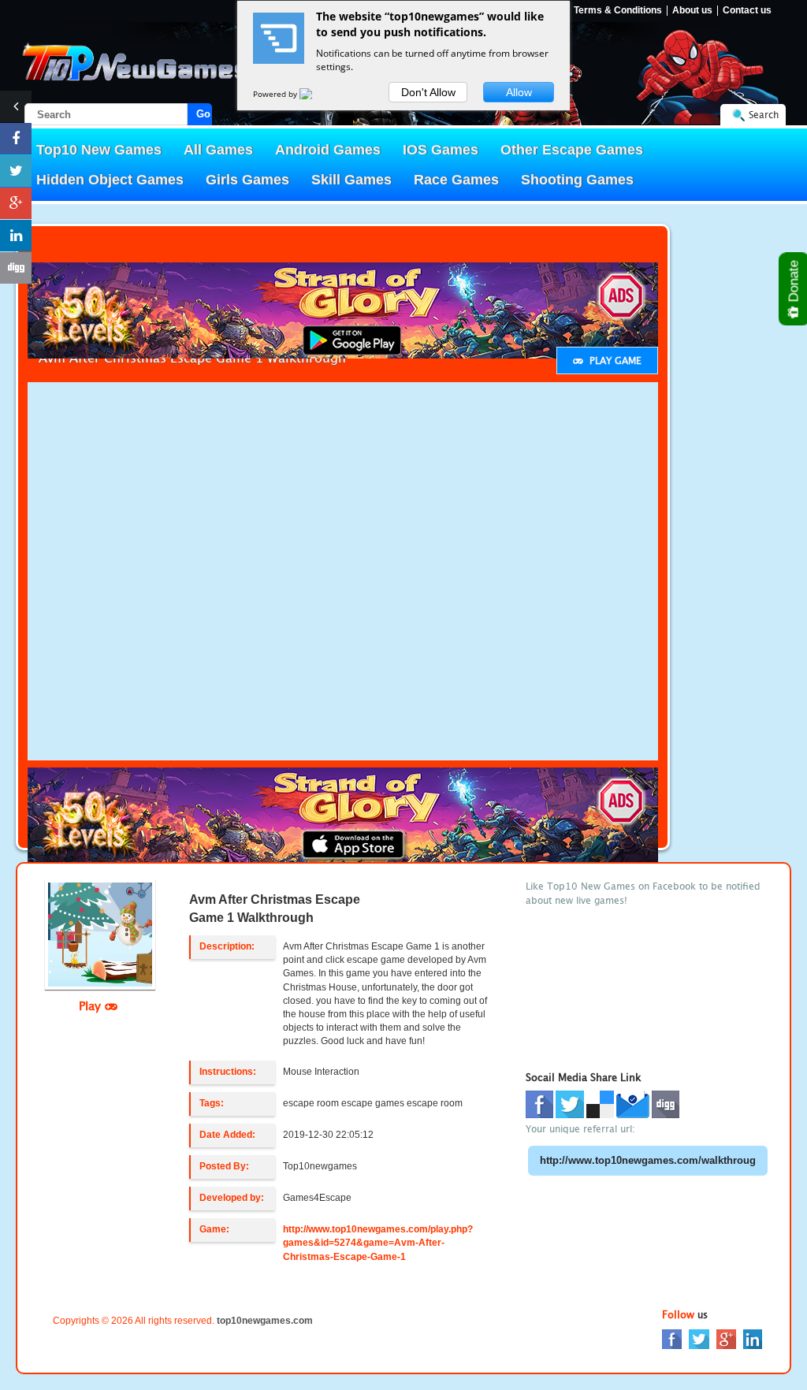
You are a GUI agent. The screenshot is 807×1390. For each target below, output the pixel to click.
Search (764, 115)
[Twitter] (699, 1338)
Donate (794, 283)
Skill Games (351, 180)
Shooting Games (577, 180)
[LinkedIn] (752, 1338)
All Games (218, 150)
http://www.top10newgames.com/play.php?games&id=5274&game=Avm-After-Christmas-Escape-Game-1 (378, 1243)
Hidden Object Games (110, 180)
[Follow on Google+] (16, 203)
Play (92, 1005)
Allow (519, 92)
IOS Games (440, 150)
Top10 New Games (99, 150)
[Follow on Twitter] (16, 171)
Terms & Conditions (618, 11)
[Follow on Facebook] (16, 138)
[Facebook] (672, 1338)
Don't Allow (428, 92)
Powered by (276, 93)
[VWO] (315, 93)
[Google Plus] (726, 1338)
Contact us (747, 11)
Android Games (328, 150)
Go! (204, 114)
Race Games (456, 180)
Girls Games (247, 180)
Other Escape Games (571, 150)
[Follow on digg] (16, 268)
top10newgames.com (265, 1320)
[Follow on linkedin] (16, 235)
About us (692, 11)
